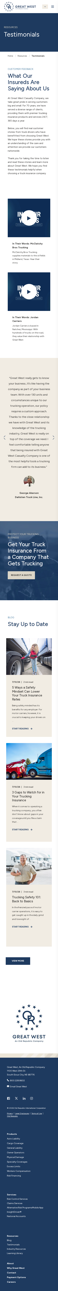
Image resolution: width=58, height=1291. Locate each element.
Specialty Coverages (17, 1162)
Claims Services (14, 1203)
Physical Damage (15, 1157)
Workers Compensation (18, 1171)
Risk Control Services (17, 1199)
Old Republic (12, 1116)
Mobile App (37, 1207)
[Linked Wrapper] (29, 1023)
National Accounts (16, 1216)
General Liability (14, 1148)
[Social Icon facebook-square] (9, 1098)
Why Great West (16, 1268)
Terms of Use (36, 1113)
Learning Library (15, 1253)
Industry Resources (16, 1249)
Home (10, 56)
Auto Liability (13, 1139)
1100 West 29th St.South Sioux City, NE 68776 (20, 1073)
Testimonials (38, 56)
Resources (22, 56)
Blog (9, 1240)
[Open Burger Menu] (52, 6)
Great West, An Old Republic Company (26, 1067)
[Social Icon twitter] (16, 1098)
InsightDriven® (14, 1212)
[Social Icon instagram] (30, 1098)
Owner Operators (15, 1152)
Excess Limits (13, 1166)
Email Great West (18, 1086)
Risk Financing (14, 1176)
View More (18, 961)
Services (11, 1194)
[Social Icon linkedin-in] (24, 1098)
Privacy (10, 1113)
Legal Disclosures (22, 1113)
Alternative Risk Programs (19, 1207)
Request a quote (21, 575)
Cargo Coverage (15, 1143)
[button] (4, 438)
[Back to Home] (20, 9)
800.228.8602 (17, 1080)
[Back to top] (55, 1288)
